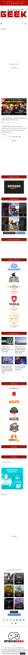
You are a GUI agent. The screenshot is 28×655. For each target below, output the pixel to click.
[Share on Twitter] (11, 136)
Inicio (4, 1)
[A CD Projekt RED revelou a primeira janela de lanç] (9, 604)
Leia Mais (3, 134)
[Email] (15, 3)
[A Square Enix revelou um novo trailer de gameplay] (9, 579)
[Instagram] (9, 3)
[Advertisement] (14, 44)
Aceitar (22, 653)
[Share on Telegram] (19, 136)
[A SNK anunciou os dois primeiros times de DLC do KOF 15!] (14, 106)
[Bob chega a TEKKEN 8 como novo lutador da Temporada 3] (21, 360)
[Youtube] (13, 3)
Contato (23, 1)
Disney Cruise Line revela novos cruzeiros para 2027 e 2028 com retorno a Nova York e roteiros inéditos (20, 349)
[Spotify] (23, 620)
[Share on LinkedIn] (14, 136)
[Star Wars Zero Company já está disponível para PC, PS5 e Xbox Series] (7, 341)
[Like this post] (8, 136)
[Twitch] (20, 3)
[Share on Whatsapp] (18, 136)
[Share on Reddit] (16, 136)
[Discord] (22, 3)
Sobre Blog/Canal (11, 1)
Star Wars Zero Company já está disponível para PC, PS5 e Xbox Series (7, 349)
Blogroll (18, 1)
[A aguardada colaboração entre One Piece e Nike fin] (19, 604)
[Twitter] (7, 3)
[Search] (22, 24)
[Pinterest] (11, 3)
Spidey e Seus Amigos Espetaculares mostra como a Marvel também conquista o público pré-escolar (7, 369)
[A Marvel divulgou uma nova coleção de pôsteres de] (19, 579)
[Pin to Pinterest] (13, 136)
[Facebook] (5, 3)
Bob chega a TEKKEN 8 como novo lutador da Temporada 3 (20, 368)
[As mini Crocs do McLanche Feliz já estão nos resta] (9, 591)
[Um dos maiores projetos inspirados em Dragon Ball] (19, 591)
